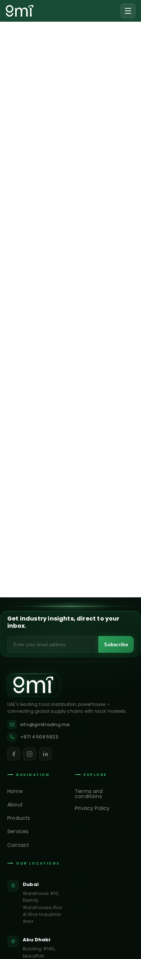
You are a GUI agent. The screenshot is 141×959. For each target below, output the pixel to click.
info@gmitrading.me (45, 724)
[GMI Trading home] (19, 11)
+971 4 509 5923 (39, 736)
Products (18, 818)
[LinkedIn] (45, 753)
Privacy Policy (92, 808)
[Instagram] (29, 753)
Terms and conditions (89, 794)
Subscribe (116, 644)
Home (15, 791)
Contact (18, 845)
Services (18, 831)
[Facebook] (13, 753)
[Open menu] (128, 11)
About (15, 804)
